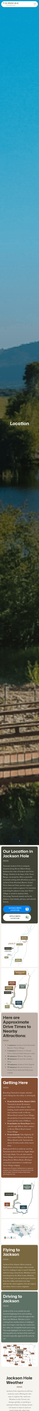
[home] (10, 4)
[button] (35, 4)
